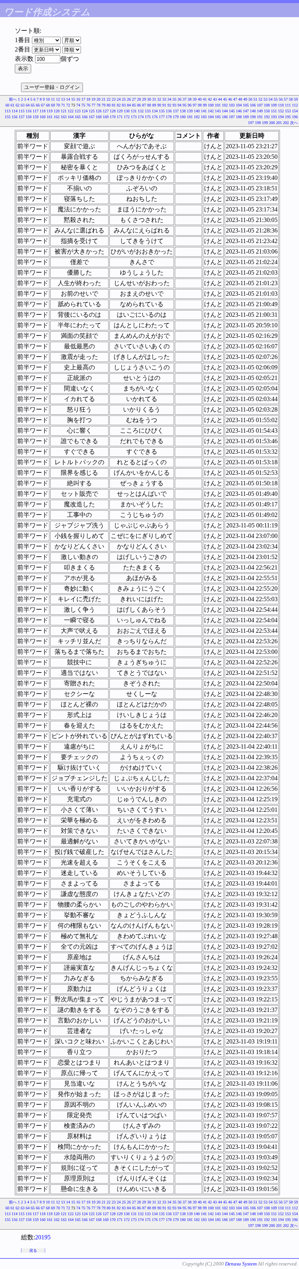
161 (50, 117)
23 (114, 99)
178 (169, 117)
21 (104, 99)
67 (43, 105)
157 (22, 117)
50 (250, 99)
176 (155, 117)
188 (239, 117)
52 (260, 99)
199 (265, 123)
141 (204, 111)
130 (127, 111)
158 (29, 117)
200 (272, 123)
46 (230, 99)
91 (164, 105)
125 (92, 111)
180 (183, 117)
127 (106, 111)
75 (83, 105)
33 (164, 99)
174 (141, 117)
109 (274, 105)
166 (85, 117)
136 (169, 111)
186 (225, 117)
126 (99, 111)
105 (246, 105)
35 (174, 99)
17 (83, 99)
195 (288, 117)
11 (53, 99)
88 (149, 105)
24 (119, 99)
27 (134, 99)
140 (197, 111)
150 (267, 111)
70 (58, 105)
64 (28, 105)
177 (162, 117)
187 (232, 117)
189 (246, 117)
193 (274, 117)
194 (281, 117)
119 (50, 111)
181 (190, 117)
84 (129, 105)
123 (78, 111)
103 (232, 105)
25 (124, 99)
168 (99, 117)
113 (8, 111)
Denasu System (241, 1264)
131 (134, 111)
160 (43, 117)
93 (174, 105)
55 (276, 99)
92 (169, 105)
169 (106, 117)
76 (88, 105)
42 (210, 99)
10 (48, 99)
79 (104, 105)
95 (184, 105)
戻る (33, 1250)
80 (109, 105)
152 (281, 111)
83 (124, 105)
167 (92, 117)
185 (218, 117)
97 (195, 105)
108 (267, 105)
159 (36, 117)
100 (211, 105)
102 (225, 105)
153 (288, 111)
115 (22, 111)
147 (246, 111)
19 (93, 99)
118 (43, 111)
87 (144, 105)
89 (154, 105)
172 (127, 117)
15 (73, 99)
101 (218, 105)
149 (260, 111)
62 (17, 105)
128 (113, 111)
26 (129, 99)
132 (141, 111)
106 (253, 105)
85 (134, 105)
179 (176, 117)
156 (15, 117)
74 (78, 105)
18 (88, 99)
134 (155, 111)
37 (184, 99)
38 (190, 99)
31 (154, 99)
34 (169, 99)
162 (57, 117)
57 (286, 99)
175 (148, 117)
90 (159, 105)
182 (197, 117)
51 (255, 99)
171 (120, 117)
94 (179, 105)
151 (274, 111)
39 (195, 99)
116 (29, 111)
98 (200, 105)
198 (258, 123)
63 (23, 105)
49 (245, 99)
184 (211, 117)
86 (139, 105)
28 (139, 99)
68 (48, 105)
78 (98, 105)
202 (286, 123)
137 (176, 111)
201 (279, 123)
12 (58, 99)
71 (63, 105)
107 (260, 105)
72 (68, 105)
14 (68, 99)
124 (85, 111)
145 (232, 111)
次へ (294, 123)
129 (120, 111)
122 (71, 111)
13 (63, 99)
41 (205, 99)
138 (183, 111)
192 (267, 117)
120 (57, 111)
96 (190, 105)
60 (7, 105)
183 (204, 117)
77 (93, 105)
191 (260, 117)
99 (205, 105)
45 (225, 99)
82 (119, 105)
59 (296, 99)
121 (64, 111)
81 (114, 105)
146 (239, 111)
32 (159, 99)
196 (295, 117)
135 (162, 111)
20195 (43, 1237)
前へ (13, 99)
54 (271, 99)
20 (98, 99)
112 (295, 105)
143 (218, 111)
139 (190, 111)
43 (215, 99)
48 (240, 99)
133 (148, 111)
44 (220, 99)
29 (144, 99)
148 (253, 111)
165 (78, 117)
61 (12, 105)
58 (291, 99)
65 (33, 105)
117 (36, 111)
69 (53, 105)
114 (15, 111)
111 (288, 105)
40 (200, 99)
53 (265, 99)
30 (149, 99)
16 (78, 99)
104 (239, 105)
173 (134, 117)
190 (253, 117)
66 (38, 105)
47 (235, 99)
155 (8, 117)
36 (179, 99)
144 (225, 111)
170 (113, 117)
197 (251, 123)
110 (281, 105)
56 (281, 99)
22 (109, 99)
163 (64, 117)
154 (295, 111)
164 (71, 117)
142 (211, 111)
